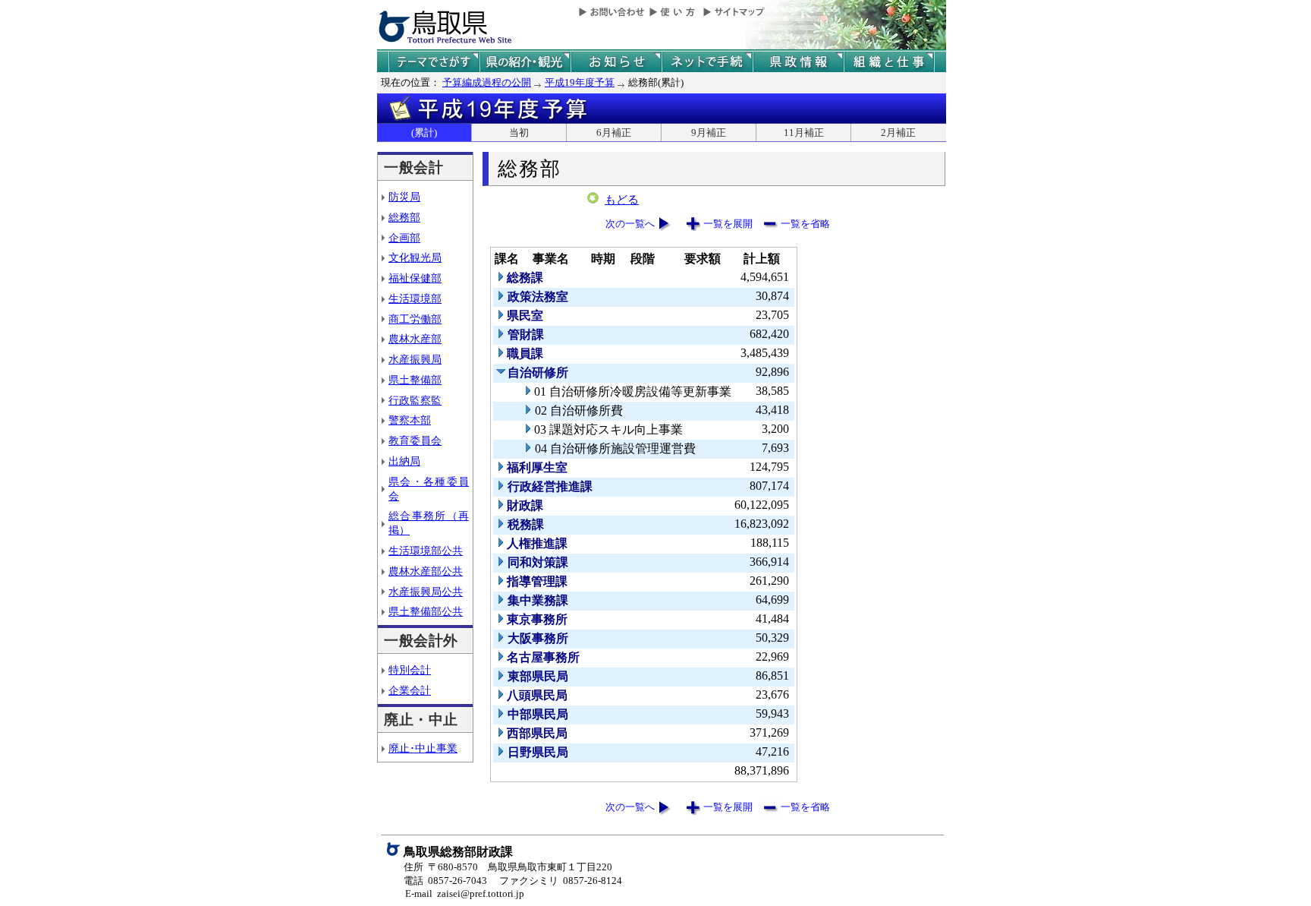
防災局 (404, 197)
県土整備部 (415, 380)
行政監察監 (415, 400)
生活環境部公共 (425, 551)
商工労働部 (415, 319)
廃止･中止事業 (422, 748)
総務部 (404, 217)
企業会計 (409, 690)
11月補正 (804, 132)
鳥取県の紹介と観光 (525, 62)
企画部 (404, 238)
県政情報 (798, 62)
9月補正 (708, 132)
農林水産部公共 (425, 571)
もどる (622, 200)
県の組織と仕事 (889, 62)
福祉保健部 (415, 278)
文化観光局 (415, 257)
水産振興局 (415, 359)
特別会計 (409, 670)
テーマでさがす (433, 62)
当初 (519, 132)
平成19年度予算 (580, 82)
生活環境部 (415, 298)
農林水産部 (415, 339)
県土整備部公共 (425, 611)
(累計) (424, 132)
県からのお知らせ (616, 62)
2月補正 (898, 132)
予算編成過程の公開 (486, 82)
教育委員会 (415, 440)
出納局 (404, 461)
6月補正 (613, 132)
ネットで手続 (707, 62)
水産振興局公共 (425, 592)
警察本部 (409, 420)
